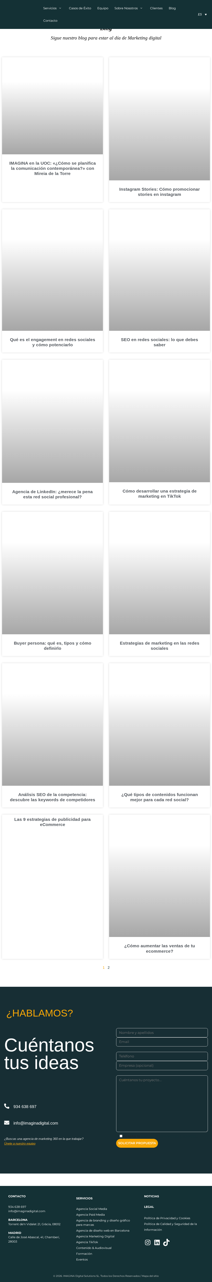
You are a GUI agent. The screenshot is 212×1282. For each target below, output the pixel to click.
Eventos (82, 1259)
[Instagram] (147, 1245)
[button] (61, 8)
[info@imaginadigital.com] (6, 1122)
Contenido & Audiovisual (94, 1248)
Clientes (156, 8)
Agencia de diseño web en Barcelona (102, 1230)
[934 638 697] (6, 1106)
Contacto (50, 21)
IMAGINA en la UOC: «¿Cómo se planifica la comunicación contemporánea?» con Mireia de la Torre (52, 168)
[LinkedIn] (157, 1245)
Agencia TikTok (87, 1242)
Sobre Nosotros (126, 8)
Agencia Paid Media (90, 1215)
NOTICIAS (151, 1196)
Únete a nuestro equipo (19, 1143)
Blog (172, 8)
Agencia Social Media (91, 1209)
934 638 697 (24, 1106)
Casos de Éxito (80, 8)
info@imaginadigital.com (35, 1123)
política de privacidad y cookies (168, 1136)
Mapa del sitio (150, 1275)
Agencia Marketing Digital (95, 1236)
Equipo (102, 8)
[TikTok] (166, 1245)
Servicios (50, 8)
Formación (84, 1254)
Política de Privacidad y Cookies (167, 1218)
